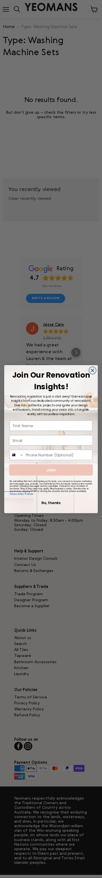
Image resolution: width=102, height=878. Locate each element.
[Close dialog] (92, 370)
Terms (30, 493)
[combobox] (17, 455)
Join (51, 470)
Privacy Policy (17, 493)
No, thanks (51, 502)
